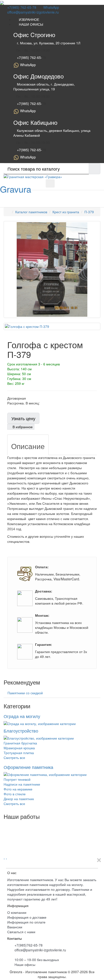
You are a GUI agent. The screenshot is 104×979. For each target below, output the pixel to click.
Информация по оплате (26, 922)
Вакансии (14, 926)
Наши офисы (25, 964)
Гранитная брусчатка (20, 743)
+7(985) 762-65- (29, 57)
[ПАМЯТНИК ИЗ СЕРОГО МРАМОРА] (5, 824)
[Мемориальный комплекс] (5, 843)
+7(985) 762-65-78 (21, 7)
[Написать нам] (39, 183)
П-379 (89, 211)
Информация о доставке (26, 917)
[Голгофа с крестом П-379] (52, 269)
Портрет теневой (17, 779)
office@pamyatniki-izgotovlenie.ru (32, 12)
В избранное (22, 426)
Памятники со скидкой (25, 692)
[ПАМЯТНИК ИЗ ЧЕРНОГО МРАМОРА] (5, 829)
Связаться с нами (21, 931)
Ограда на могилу (22, 716)
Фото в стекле (15, 793)
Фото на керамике (18, 789)
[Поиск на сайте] (32, 183)
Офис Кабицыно (35, 122)
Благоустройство (21, 730)
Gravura (15, 189)
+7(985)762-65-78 (29, 945)
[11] (5, 839)
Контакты (14, 938)
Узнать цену (23, 418)
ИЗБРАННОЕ (27, 19)
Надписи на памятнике (22, 784)
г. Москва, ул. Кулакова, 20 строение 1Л (48, 42)
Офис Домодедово (38, 76)
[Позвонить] (36, 183)
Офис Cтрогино (34, 34)
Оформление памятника (28, 767)
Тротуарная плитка (19, 752)
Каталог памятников (31, 211)
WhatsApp (50, 7)
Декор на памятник (19, 798)
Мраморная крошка (19, 747)
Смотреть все (14, 757)
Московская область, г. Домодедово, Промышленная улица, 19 (44, 86)
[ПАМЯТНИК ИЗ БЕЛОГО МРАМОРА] (5, 834)
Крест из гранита (65, 211)
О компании (16, 912)
